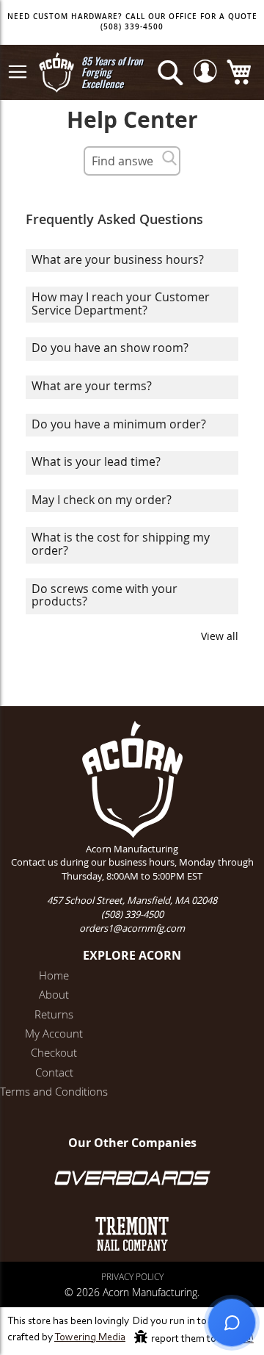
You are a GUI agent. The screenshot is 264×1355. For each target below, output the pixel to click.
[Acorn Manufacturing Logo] (56, 72)
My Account (54, 1033)
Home (54, 975)
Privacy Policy (132, 1276)
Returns (53, 1014)
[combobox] (132, 161)
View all (219, 636)
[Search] (169, 158)
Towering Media (89, 1337)
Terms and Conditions (54, 1091)
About (54, 994)
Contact (54, 1072)
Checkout (54, 1052)
